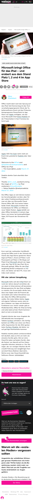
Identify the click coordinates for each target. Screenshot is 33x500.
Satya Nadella (22, 117)
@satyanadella (17, 165)
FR (26, 2)
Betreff (3, 399)
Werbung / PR (15, 492)
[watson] (6, 2)
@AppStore (5, 165)
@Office (15, 184)
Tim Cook (13, 154)
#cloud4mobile (16, 186)
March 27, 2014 (7, 190)
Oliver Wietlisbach (12, 97)
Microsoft (14, 206)
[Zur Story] (16, 465)
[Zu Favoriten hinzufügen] (16, 86)
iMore (5, 59)
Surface (10, 321)
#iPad (16, 162)
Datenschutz (13, 494)
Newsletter (5, 492)
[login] (2, 497)
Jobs (21, 492)
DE (23, 2)
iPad (27, 266)
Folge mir (25, 97)
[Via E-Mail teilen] (8, 86)
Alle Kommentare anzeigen (16, 441)
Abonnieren (16, 375)
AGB (6, 494)
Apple (10, 29)
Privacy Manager (23, 494)
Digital (3, 29)
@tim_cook (12, 182)
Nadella (21, 156)
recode (6, 149)
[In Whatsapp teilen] (5, 86)
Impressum (27, 492)
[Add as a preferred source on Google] (24, 86)
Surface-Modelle (12, 327)
